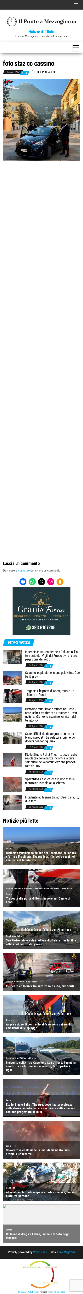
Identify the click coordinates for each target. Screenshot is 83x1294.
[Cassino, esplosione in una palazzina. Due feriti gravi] (12, 678)
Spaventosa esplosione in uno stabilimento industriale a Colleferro (50, 781)
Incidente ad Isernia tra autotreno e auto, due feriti (52, 799)
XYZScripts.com (58, 1292)
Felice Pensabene (45, 71)
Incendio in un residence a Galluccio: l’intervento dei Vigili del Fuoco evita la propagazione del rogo (52, 655)
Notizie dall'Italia (41, 31)
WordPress (40, 1252)
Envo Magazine (66, 1252)
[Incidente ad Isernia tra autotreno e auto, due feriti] (12, 802)
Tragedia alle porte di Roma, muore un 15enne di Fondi (49, 693)
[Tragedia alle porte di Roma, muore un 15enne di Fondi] (12, 696)
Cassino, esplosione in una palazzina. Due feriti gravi (52, 674)
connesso (24, 570)
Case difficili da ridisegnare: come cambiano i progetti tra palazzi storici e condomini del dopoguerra (51, 737)
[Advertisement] (41, 187)
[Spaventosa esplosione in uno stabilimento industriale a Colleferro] (12, 784)
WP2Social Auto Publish (28, 1292)
